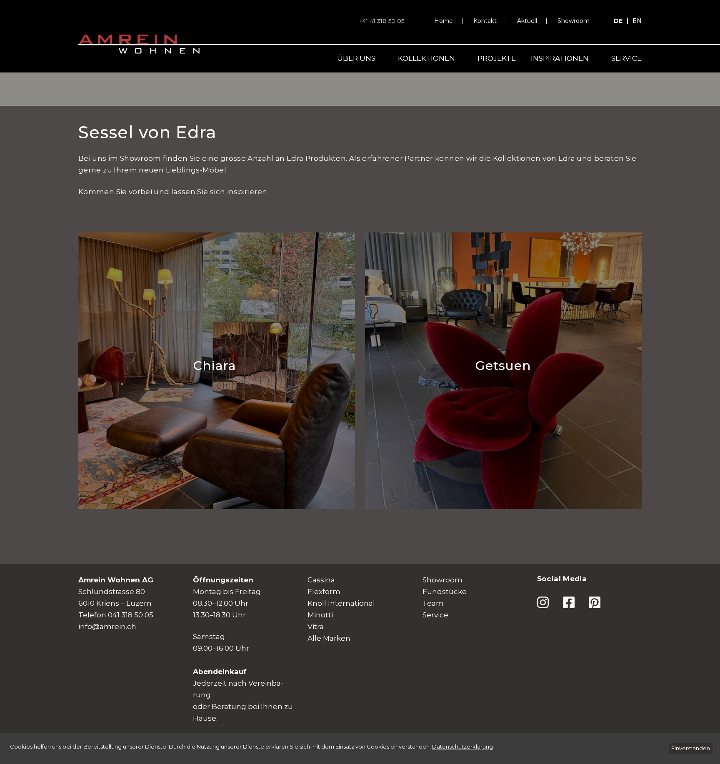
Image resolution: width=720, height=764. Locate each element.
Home (443, 21)
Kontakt (485, 21)
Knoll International (341, 603)
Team (433, 603)
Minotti (320, 615)
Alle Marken (329, 638)
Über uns (356, 58)
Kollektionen (426, 58)
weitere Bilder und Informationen (159, 304)
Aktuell (527, 21)
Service (626, 58)
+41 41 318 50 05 (381, 21)
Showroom (574, 21)
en (637, 21)
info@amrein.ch (107, 626)
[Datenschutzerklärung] (462, 746)
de (618, 21)
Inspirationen (560, 58)
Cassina (321, 580)
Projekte (497, 58)
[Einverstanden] (690, 748)
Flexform (324, 591)
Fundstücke (444, 591)
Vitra (316, 626)
